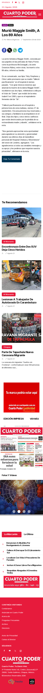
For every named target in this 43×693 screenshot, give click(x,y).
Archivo (5, 624)
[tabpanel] (21, 448)
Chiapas (7, 347)
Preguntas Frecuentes (10, 620)
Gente (5, 25)
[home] (20, 14)
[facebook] (12, 2)
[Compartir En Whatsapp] (15, 52)
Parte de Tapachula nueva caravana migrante (17, 354)
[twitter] (19, 2)
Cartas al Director (9, 639)
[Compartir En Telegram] (20, 52)
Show (11, 25)
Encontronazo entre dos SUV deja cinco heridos (19, 248)
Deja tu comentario (11, 159)
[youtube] (16, 2)
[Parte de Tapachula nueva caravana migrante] (21, 328)
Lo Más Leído (10, 534)
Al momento (8, 241)
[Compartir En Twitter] (9, 52)
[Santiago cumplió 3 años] (21, 501)
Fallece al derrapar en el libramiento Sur (23, 551)
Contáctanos (7, 609)
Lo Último (28, 534)
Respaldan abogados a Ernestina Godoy (22, 571)
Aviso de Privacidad (10, 636)
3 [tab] (24, 466)
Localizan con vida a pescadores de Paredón (23, 558)
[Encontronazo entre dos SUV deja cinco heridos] (21, 222)
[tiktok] (23, 2)
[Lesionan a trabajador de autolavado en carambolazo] (21, 275)
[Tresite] (15, 681)
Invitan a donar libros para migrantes (24, 565)
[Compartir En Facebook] (4, 52)
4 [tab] (29, 466)
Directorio (6, 628)
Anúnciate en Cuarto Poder (12, 612)
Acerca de (6, 616)
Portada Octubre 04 (8, 469)
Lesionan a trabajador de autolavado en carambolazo (19, 301)
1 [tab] (14, 466)
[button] (21, 453)
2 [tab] (19, 466)
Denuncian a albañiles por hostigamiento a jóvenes (18, 544)
